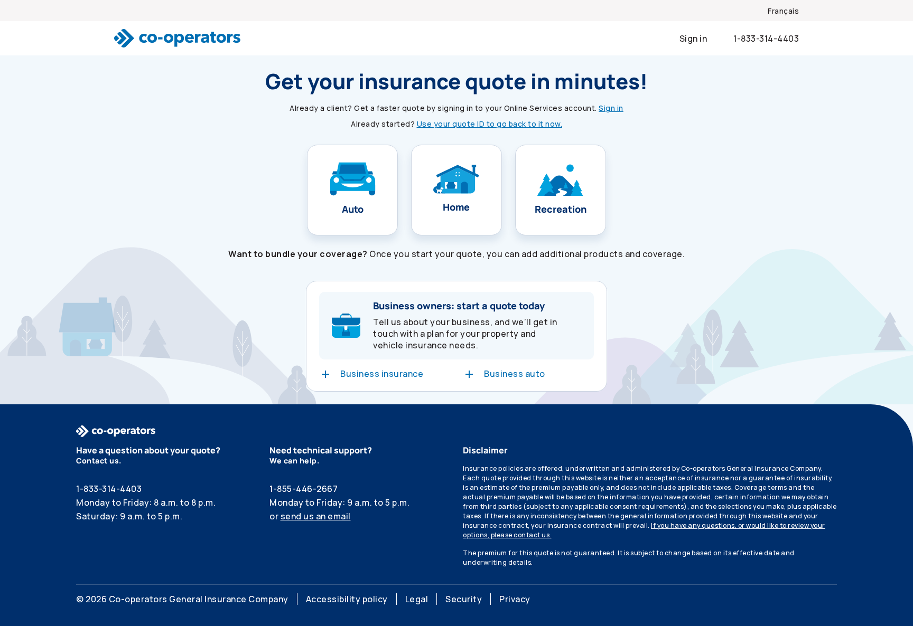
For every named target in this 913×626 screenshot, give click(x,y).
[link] (783, 11)
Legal (416, 599)
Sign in (611, 108)
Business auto (514, 374)
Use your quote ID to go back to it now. (490, 124)
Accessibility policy (347, 599)
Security (463, 599)
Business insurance (381, 374)
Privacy (514, 599)
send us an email (316, 516)
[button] (352, 190)
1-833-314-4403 (766, 38)
